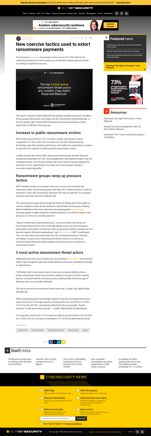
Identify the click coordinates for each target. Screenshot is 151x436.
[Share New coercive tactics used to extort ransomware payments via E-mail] (91, 38)
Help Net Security (28, 38)
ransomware (73, 330)
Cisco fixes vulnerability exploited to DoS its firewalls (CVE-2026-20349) (74, 363)
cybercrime (22, 330)
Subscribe (81, 418)
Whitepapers (91, 13)
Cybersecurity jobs (53, 409)
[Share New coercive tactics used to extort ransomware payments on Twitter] (82, 38)
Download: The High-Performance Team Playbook (123, 67)
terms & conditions (74, 424)
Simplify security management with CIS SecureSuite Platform (122, 127)
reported (35, 57)
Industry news (72, 13)
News (25, 13)
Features (32, 13)
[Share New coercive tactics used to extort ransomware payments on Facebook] (78, 38)
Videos (47, 13)
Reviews (82, 13)
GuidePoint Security (56, 330)
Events (100, 13)
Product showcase (58, 13)
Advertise (118, 432)
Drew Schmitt (65, 232)
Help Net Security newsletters (34, 2)
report (85, 330)
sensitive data (77, 209)
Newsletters (108, 13)
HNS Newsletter (88, 390)
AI (43, 13)
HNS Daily (49, 390)
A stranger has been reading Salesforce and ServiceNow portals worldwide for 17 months (130, 363)
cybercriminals (37, 330)
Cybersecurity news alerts (93, 398)
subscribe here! (123, 2)
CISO (39, 13)
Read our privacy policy (97, 432)
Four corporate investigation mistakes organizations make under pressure (101, 363)
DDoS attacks (73, 259)
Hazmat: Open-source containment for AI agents (123, 51)
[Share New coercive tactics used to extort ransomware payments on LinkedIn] (86, 38)
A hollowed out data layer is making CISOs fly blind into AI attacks (19, 361)
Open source (86, 409)
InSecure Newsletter (54, 398)
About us (110, 432)
